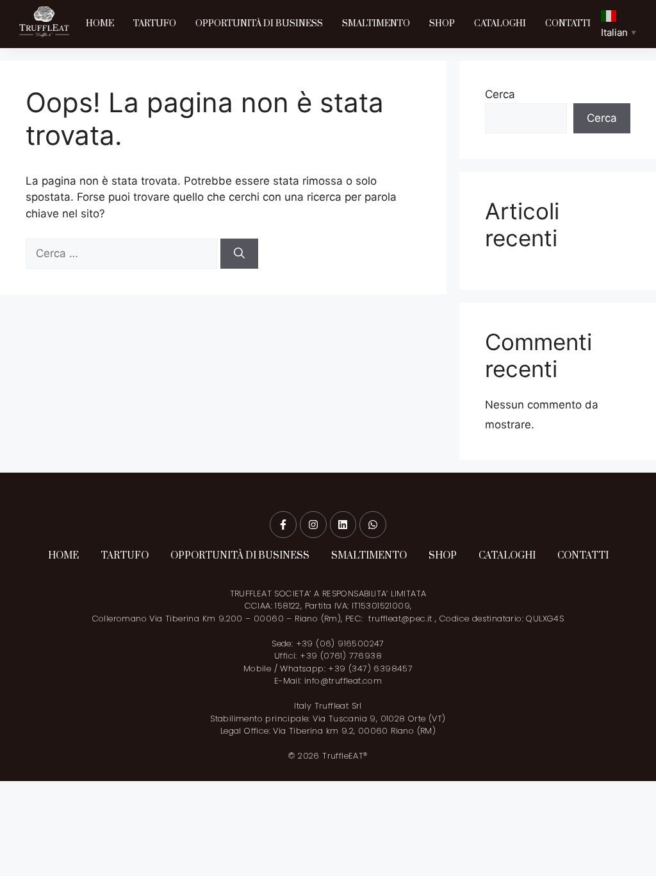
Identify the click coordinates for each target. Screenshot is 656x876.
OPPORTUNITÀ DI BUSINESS (259, 23)
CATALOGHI (500, 23)
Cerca (500, 94)
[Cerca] (239, 254)
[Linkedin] (343, 524)
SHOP (442, 23)
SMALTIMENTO (376, 23)
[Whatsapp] (372, 524)
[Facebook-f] (283, 524)
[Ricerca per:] (123, 253)
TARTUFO (154, 23)
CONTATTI (568, 23)
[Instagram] (313, 524)
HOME (100, 23)
